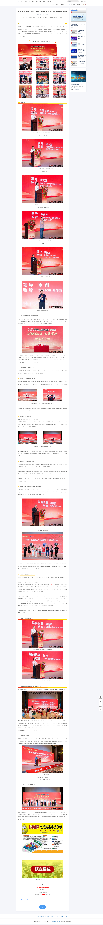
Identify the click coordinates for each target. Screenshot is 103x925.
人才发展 (61, 916)
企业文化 (56, 916)
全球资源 (65, 916)
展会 (44, 1)
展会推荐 (79, 4)
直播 (37, 1)
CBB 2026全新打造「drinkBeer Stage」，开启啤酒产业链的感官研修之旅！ (82, 31)
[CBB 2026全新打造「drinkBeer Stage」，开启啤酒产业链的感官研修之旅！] (74, 32)
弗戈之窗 (42, 916)
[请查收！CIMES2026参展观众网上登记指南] (74, 44)
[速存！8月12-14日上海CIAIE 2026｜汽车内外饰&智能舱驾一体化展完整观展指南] (74, 38)
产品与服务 (47, 916)
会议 (26, 1)
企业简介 (52, 916)
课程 (40, 1)
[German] (83, 4)
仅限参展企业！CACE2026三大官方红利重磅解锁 (78, 25)
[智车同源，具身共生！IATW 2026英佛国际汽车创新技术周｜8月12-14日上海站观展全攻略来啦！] (74, 51)
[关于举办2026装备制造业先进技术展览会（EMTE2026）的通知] (74, 57)
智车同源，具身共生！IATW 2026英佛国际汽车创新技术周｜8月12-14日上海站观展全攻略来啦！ (82, 50)
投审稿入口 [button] (49, 1)
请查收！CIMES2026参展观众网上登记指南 (82, 44)
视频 (33, 1)
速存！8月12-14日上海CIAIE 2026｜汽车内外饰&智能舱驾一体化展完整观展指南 (82, 37)
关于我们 (37, 916)
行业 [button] (22, 1)
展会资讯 (68, 4)
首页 (50, 4)
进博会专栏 (55, 4)
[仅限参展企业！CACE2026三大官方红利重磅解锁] (78, 16)
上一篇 (20, 899)
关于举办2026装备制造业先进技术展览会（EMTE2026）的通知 (82, 56)
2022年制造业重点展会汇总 (76, 84)
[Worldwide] (85, 4)
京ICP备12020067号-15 (56, 921)
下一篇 (26, 899)
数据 (29, 1)
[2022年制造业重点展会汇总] (78, 76)
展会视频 (73, 4)
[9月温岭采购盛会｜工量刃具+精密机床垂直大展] (74, 63)
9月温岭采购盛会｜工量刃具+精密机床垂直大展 (81, 62)
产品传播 (62, 4)
